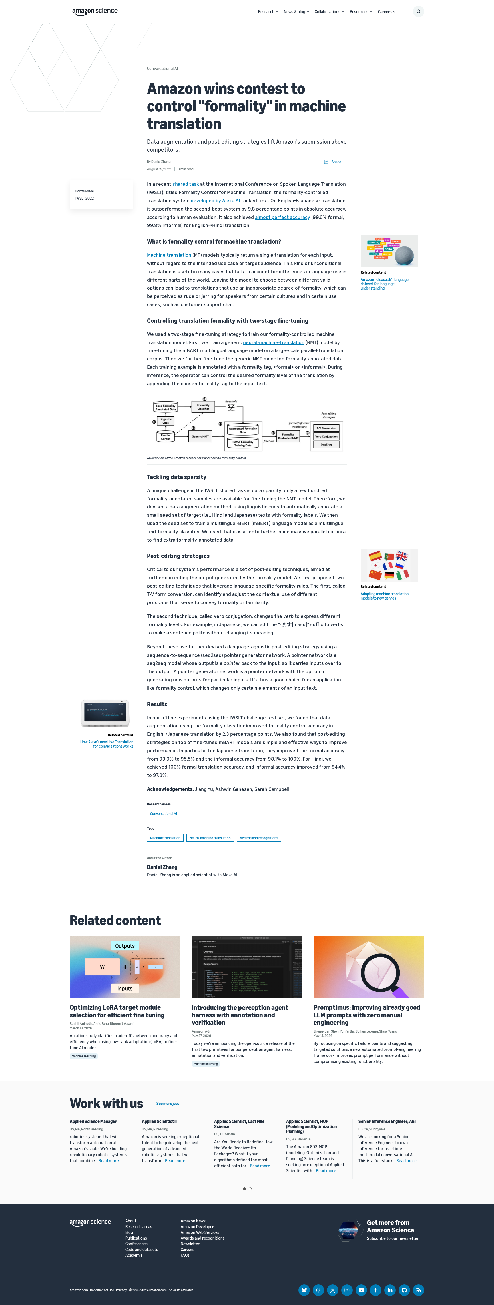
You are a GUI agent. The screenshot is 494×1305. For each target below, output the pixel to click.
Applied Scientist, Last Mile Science (239, 1123)
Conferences (136, 1244)
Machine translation (169, 255)
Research (266, 11)
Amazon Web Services (200, 1232)
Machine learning (84, 1056)
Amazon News (193, 1221)
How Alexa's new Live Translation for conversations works (106, 744)
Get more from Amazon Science (390, 1226)
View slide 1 (244, 1188)
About (130, 1221)
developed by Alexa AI (215, 200)
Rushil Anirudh (81, 1023)
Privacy (121, 1290)
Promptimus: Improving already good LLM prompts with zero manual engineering (367, 1014)
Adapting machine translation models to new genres (385, 595)
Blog (129, 1232)
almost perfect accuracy (282, 217)
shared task (185, 184)
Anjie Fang (101, 1023)
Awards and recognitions (259, 837)
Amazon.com (79, 1290)
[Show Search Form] (418, 11)
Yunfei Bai (347, 1031)
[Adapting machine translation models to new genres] (389, 565)
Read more (109, 1160)
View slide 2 (250, 1188)
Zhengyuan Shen (326, 1031)
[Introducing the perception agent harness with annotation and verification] (247, 967)
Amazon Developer (197, 1226)
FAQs (185, 1255)
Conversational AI (162, 68)
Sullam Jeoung (367, 1031)
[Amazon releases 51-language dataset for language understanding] (389, 251)
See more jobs (167, 1103)
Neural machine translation (210, 837)
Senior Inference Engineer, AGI (387, 1121)
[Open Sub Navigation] (277, 11)
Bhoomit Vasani (122, 1023)
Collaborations (327, 11)
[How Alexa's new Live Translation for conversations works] (104, 714)
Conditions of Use (102, 1290)
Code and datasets (141, 1249)
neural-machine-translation (273, 342)
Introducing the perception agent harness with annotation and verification (240, 1015)
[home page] (95, 10)
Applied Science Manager (93, 1121)
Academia (133, 1255)
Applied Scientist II (159, 1121)
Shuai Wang (388, 1031)
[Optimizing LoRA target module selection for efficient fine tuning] (125, 967)
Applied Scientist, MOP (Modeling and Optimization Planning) (311, 1126)
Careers (385, 11)
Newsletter (190, 1244)
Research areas (138, 1226)
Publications (136, 1238)
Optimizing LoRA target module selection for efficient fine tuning (117, 1011)
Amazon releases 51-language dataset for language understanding (385, 284)
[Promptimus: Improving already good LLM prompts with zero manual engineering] (369, 967)
